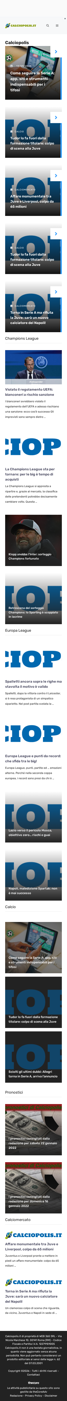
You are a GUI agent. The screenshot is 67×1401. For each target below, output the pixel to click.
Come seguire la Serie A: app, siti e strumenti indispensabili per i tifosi (33, 962)
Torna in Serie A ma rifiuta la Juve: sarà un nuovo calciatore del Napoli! (31, 317)
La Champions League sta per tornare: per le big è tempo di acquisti (30, 474)
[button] (47, 26)
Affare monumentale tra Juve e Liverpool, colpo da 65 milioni (32, 201)
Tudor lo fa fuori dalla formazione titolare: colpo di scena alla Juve (32, 143)
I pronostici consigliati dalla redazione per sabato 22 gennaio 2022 (33, 1143)
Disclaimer (51, 1395)
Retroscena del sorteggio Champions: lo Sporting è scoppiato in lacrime (33, 612)
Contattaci (33, 1374)
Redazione (16, 1395)
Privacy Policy (33, 1395)
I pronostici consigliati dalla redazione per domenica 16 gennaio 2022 (29, 1201)
